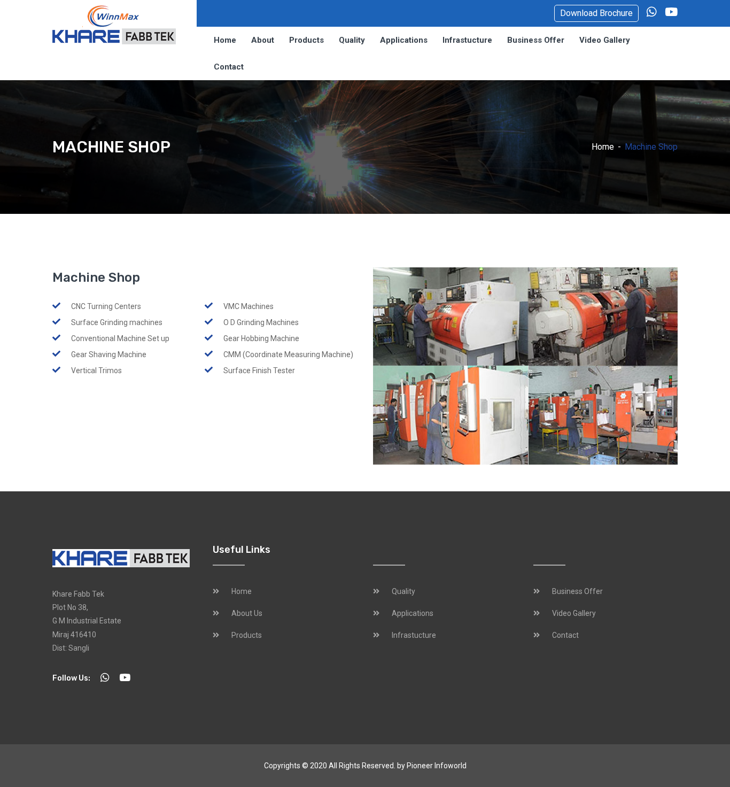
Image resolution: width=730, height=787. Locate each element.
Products (306, 40)
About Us (246, 613)
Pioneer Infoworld (437, 765)
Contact (229, 67)
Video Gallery (604, 40)
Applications (404, 40)
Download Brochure (596, 13)
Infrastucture (467, 40)
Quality (352, 40)
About (262, 40)
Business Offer (535, 40)
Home (225, 40)
